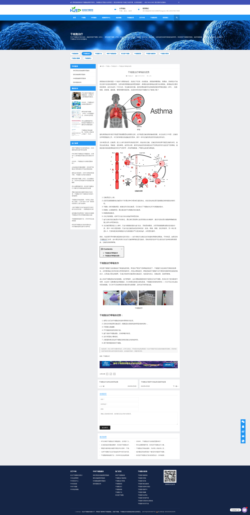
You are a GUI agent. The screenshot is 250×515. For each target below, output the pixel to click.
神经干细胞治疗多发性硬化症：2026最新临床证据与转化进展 (83, 149)
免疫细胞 (118, 17)
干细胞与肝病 (142, 481)
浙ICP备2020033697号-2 (149, 511)
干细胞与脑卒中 (142, 489)
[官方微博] (243, 431)
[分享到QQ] (107, 374)
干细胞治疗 (86, 53)
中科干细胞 (73, 486)
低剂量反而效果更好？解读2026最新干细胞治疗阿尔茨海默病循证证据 (159, 452)
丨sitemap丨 (78, 511)
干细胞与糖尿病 (151, 53)
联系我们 (165, 17)
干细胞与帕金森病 (143, 483)
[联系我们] (243, 426)
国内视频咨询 (77, 82)
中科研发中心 (74, 481)
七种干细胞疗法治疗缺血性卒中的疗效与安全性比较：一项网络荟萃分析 (124, 452)
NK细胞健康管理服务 (79, 78)
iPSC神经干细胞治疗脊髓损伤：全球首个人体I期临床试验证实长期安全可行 (125, 441)
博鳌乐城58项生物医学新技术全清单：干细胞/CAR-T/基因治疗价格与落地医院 (126, 448)
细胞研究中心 (106, 17)
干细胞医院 (137, 53)
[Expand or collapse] (121, 249)
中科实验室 (73, 483)
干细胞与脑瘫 (76, 58)
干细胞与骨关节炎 (143, 503)
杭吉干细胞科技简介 (76, 475)
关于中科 (142, 17)
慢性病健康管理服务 (79, 74)
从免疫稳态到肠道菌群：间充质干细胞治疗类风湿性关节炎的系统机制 (123, 445)
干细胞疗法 (98, 53)
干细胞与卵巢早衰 (143, 498)
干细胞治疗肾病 (120, 481)
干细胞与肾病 (164, 53)
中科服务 (94, 17)
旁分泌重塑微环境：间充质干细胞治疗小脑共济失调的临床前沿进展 (158, 445)
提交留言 (105, 427)
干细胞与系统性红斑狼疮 (145, 501)
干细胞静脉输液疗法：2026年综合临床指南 (115, 455)
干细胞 (83, 17)
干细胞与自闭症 (142, 495)
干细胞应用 (130, 17)
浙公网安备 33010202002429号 (166, 511)
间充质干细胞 (125, 53)
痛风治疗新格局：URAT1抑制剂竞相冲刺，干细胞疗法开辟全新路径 (83, 174)
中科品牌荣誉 (74, 478)
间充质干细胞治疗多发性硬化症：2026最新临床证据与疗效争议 (156, 455)
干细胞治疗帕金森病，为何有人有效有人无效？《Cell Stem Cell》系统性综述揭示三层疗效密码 (167, 448)
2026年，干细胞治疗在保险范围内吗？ (148, 441)
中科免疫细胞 (74, 489)
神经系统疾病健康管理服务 (81, 70)
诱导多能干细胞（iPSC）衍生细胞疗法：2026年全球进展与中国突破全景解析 (88, 113)
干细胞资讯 (153, 17)
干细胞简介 (88, 58)
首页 (74, 17)
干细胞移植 (75, 53)
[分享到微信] (111, 374)
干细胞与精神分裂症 (144, 486)
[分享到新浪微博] (114, 374)
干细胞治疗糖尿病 (120, 478)
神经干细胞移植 (111, 53)
